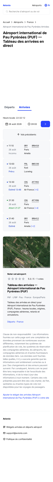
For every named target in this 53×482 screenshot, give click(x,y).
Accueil (6, 22)
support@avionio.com (16, 433)
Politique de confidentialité (19, 439)
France (30, 22)
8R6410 (35, 145)
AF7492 (35, 182)
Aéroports (37, 5)
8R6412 (35, 218)
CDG (26, 182)
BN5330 (35, 164)
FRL (26, 164)
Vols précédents (28, 134)
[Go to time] (45, 124)
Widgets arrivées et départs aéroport (24, 427)
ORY (26, 145)
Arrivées (24, 107)
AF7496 (35, 200)
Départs (9, 107)
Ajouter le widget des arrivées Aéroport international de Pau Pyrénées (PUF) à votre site (26, 396)
